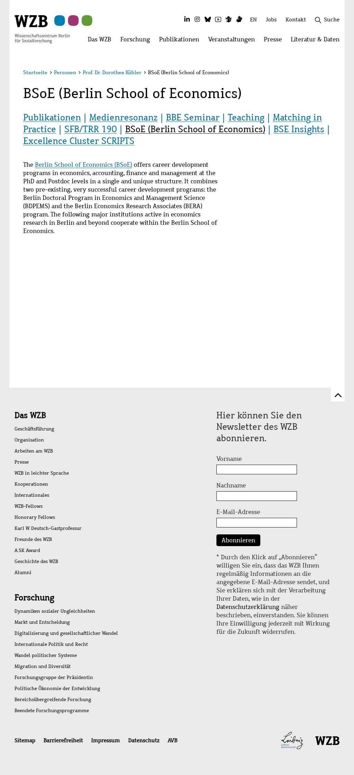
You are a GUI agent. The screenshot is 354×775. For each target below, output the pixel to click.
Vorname (229, 459)
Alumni (23, 572)
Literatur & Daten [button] (317, 41)
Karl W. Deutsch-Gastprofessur (48, 528)
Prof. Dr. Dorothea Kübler (112, 72)
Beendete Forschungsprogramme (52, 710)
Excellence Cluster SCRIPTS (78, 141)
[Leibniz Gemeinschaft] (292, 740)
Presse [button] (275, 41)
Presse (22, 462)
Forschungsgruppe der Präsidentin (54, 677)
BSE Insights (298, 129)
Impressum (105, 740)
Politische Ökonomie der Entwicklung (57, 688)
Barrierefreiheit (63, 740)
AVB (172, 740)
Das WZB (30, 415)
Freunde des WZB (33, 539)
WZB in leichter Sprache (42, 473)
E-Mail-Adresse (238, 512)
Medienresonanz (123, 117)
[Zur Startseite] (42, 29)
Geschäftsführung (34, 429)
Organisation (29, 440)
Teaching (246, 117)
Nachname (231, 485)
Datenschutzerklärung (247, 607)
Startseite (35, 72)
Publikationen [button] (181, 41)
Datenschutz (143, 740)
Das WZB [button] (102, 41)
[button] (332, 73)
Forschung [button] (137, 41)
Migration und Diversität (43, 666)
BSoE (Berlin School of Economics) (195, 129)
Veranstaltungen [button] (233, 41)
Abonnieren (238, 540)
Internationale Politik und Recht (51, 644)
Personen (65, 72)
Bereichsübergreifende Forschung (53, 699)
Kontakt (296, 19)
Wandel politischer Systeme (46, 655)
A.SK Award (27, 550)
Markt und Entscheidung (42, 622)
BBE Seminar (193, 117)
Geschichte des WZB (36, 561)
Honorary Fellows (35, 517)
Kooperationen (31, 484)
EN (253, 19)
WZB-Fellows (29, 506)
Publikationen (52, 117)
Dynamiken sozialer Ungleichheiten (55, 611)
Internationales (32, 495)
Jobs (271, 19)
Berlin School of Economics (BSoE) (83, 165)
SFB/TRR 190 (90, 129)
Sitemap (25, 740)
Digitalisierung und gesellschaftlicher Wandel (66, 633)
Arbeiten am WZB (34, 451)
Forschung (34, 597)
